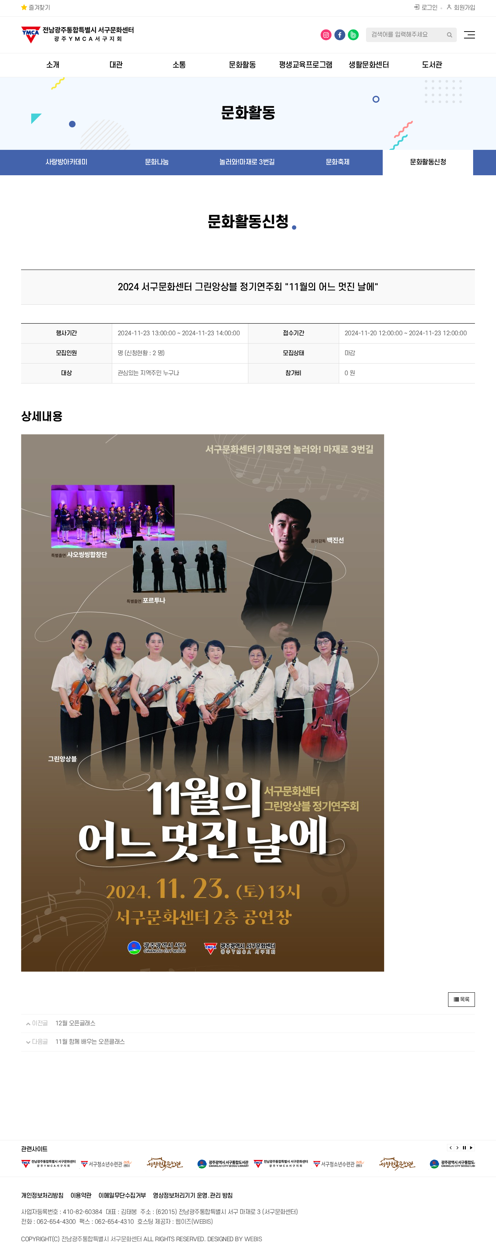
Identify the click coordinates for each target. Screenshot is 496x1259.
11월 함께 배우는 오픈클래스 (90, 1042)
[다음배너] (457, 1147)
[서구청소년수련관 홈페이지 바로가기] (106, 1164)
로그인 (428, 8)
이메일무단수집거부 (122, 1196)
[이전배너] (450, 1147)
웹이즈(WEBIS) (194, 1222)
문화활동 (242, 65)
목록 (464, 1000)
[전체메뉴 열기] (469, 34)
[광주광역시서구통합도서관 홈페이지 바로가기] (222, 1164)
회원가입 (463, 8)
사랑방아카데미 (66, 162)
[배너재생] (471, 1147)
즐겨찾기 (38, 8)
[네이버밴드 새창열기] (353, 34)
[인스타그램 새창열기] (326, 34)
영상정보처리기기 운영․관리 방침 (193, 1196)
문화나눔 (157, 162)
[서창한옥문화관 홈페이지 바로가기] (164, 1164)
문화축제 (338, 162)
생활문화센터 (369, 65)
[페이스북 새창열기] (339, 34)
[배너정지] (464, 1147)
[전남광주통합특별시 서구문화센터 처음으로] (77, 31)
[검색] (449, 35)
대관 (116, 65)
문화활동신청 (428, 162)
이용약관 (81, 1196)
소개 (53, 65)
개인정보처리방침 (42, 1196)
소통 (179, 65)
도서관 (432, 65)
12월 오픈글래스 (75, 1023)
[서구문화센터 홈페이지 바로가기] (48, 1164)
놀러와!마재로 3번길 (247, 162)
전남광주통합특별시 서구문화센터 (101, 1239)
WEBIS (253, 1239)
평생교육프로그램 (306, 65)
